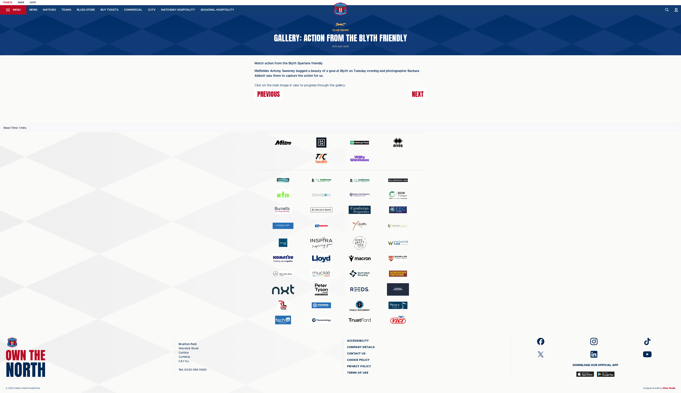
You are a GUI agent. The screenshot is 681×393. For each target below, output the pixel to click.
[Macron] (360, 258)
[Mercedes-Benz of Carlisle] (283, 273)
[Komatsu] (283, 258)
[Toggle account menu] (676, 10)
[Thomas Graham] (321, 320)
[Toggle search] (666, 10)
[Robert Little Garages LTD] (283, 305)
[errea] (398, 143)
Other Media (668, 388)
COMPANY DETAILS (361, 347)
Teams (66, 10)
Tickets (7, 2)
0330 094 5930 (193, 369)
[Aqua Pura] (283, 180)
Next (418, 94)
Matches (49, 10)
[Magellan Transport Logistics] (398, 259)
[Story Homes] (398, 305)
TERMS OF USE (357, 373)
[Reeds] (360, 289)
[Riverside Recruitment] (398, 289)
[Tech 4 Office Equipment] (283, 320)
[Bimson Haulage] (321, 195)
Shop (21, 2)
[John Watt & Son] (360, 243)
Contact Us (356, 353)
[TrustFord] (360, 320)
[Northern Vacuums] (398, 273)
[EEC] (398, 210)
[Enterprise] (360, 143)
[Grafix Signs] (360, 226)
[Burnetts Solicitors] (283, 210)
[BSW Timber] (398, 195)
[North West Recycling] (360, 273)
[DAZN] (321, 143)
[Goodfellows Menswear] (283, 226)
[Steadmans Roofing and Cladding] (321, 305)
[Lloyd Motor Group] (321, 258)
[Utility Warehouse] (360, 158)
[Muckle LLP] (321, 273)
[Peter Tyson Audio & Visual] (321, 289)
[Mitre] (283, 143)
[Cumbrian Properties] (360, 210)
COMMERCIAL (133, 10)
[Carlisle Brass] (321, 209)
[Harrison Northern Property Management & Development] (398, 226)
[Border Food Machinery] (360, 195)
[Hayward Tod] (283, 243)
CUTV (33, 2)
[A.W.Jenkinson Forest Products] (360, 180)
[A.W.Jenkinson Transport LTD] (321, 180)
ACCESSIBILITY (358, 341)
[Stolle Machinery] (360, 305)
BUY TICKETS (109, 10)
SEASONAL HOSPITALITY (217, 10)
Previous (268, 94)
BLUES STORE (86, 10)
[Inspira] (321, 242)
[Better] (283, 195)
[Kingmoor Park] (398, 243)
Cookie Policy (358, 360)
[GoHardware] (321, 226)
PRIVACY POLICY (359, 366)
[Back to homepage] (340, 9)
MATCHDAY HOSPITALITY (178, 10)
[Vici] (398, 320)
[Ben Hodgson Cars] (398, 180)
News (33, 10)
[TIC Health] (321, 158)
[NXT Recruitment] (283, 289)
